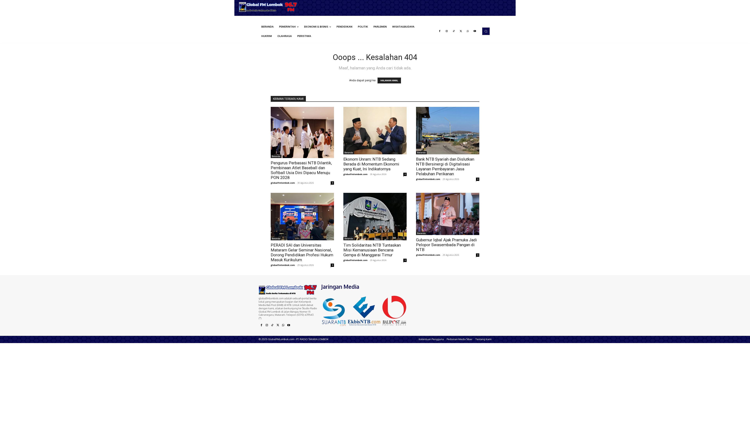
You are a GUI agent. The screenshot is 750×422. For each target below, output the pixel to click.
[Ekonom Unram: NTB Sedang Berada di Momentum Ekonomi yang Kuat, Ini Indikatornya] (375, 130)
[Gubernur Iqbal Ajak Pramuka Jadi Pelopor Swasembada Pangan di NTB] (447, 214)
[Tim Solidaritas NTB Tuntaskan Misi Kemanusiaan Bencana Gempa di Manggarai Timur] (375, 216)
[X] (460, 31)
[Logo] (269, 7)
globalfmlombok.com (283, 182)
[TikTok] (453, 31)
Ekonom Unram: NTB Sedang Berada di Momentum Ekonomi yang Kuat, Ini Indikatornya (371, 164)
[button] (486, 31)
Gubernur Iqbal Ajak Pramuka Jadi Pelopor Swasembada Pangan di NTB (446, 245)
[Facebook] (439, 31)
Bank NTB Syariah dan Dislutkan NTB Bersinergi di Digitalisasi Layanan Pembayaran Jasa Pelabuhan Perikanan (445, 166)
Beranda (276, 156)
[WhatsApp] (467, 31)
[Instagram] (446, 31)
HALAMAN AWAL (389, 80)
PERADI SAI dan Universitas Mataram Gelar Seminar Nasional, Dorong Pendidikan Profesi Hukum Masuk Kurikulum (302, 252)
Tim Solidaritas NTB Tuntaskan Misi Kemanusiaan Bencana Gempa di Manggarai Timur (372, 250)
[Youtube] (474, 31)
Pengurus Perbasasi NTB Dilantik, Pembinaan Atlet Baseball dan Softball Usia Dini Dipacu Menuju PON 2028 (301, 170)
